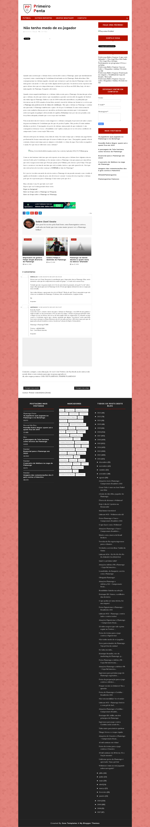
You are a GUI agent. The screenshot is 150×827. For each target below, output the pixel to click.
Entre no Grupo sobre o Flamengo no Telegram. (40, 192)
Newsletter (63, 460)
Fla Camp (63, 428)
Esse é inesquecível (75, 421)
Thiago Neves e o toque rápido (111, 732)
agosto (102, 478)
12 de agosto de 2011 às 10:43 (50, 277)
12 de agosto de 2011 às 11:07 (50, 307)
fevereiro (103, 792)
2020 (99, 424)
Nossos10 (73, 460)
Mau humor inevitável (107, 511)
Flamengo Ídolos (66, 438)
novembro (103, 466)
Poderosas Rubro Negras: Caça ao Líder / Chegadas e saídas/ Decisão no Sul (112, 69)
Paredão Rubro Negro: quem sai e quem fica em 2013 (38, 429)
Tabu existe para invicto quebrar (111, 728)
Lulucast (63, 453)
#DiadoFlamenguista (107, 175)
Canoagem (63, 413)
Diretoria (63, 421)
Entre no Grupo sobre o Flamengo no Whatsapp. (40, 194)
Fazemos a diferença (78, 424)
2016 (99, 440)
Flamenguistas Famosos (108, 179)
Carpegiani (74, 413)
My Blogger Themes (89, 823)
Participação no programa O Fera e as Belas (112, 64)
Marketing (81, 453)
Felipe (45, 31)
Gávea (78, 446)
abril (101, 784)
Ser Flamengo (78, 467)
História (85, 446)
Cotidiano (83, 413)
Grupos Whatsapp (65, 18)
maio (101, 781)
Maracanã (72, 453)
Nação (77, 456)
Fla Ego (71, 428)
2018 (99, 432)
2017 (99, 436)
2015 (99, 443)
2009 (99, 804)
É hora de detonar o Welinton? (111, 500)
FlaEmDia (81, 431)
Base (61, 410)
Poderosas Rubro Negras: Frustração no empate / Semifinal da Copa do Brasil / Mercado (113, 75)
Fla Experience (82, 428)
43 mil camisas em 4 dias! (109, 742)
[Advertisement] (92, 6)
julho (101, 773)
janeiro (102, 796)
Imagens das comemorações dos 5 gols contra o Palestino (38, 476)
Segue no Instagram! (30, 189)
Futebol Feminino (82, 442)
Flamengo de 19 (76, 435)
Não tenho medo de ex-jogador (111, 639)
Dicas (80, 417)
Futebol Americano (66, 442)
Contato (82, 18)
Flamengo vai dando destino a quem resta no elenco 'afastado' (79, 260)
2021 (99, 420)
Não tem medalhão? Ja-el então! (111, 699)
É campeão (80, 474)
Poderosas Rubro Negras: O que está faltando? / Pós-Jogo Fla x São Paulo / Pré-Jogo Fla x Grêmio (112, 59)
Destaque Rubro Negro (68, 417)
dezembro (103, 462)
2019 (99, 428)
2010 (99, 801)
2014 (99, 447)
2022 (99, 416)
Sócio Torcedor (65, 471)
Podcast (77, 463)
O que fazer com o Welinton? (110, 525)
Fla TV (62, 431)
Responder (33, 301)
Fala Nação (64, 424)
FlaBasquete (71, 431)
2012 (99, 455)
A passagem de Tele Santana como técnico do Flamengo (36, 440)
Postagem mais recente (32, 388)
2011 (99, 459)
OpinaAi (81, 460)
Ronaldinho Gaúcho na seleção (111, 590)
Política (85, 463)
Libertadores (81, 449)
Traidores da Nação (67, 474)
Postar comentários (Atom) (40, 393)
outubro (102, 470)
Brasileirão (70, 410)
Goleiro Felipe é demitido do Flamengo (56, 259)
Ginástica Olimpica (66, 446)
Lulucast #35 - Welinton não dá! (111, 514)
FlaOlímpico (64, 435)
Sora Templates (69, 823)
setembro (103, 474)
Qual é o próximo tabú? (108, 561)
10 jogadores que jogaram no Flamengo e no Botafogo (36, 417)
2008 (99, 808)
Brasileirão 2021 (81, 410)
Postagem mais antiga (82, 388)
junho (101, 777)
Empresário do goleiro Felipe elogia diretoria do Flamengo (32, 260)
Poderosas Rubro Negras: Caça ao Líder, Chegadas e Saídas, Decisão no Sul (112, 81)
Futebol (27, 18)
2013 (99, 451)
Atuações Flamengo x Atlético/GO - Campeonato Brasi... (110, 584)
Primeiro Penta (65, 467)
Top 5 (75, 471)
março (102, 788)
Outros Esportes (43, 18)
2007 (99, 812)
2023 (99, 413)
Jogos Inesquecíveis (67, 449)
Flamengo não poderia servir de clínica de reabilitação (43, 105)
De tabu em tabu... (106, 650)
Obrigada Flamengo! (107, 577)
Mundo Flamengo (66, 456)
